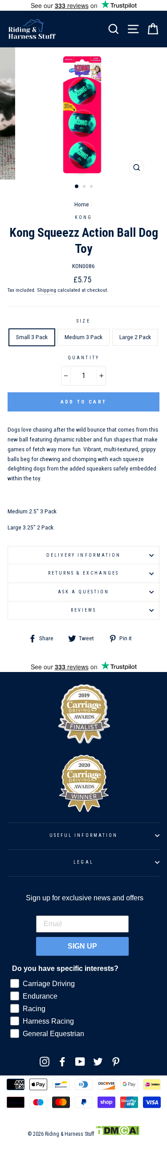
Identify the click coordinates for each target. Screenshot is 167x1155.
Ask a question (84, 591)
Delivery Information (83, 555)
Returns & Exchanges (83, 573)
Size (83, 321)
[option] (84, 113)
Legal (83, 862)
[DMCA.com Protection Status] (117, 1134)
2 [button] (85, 187)
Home (81, 204)
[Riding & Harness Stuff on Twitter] (98, 1062)
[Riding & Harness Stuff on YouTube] (80, 1062)
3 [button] (92, 187)
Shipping (46, 290)
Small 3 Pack (32, 336)
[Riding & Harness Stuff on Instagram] (44, 1062)
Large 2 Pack (135, 336)
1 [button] (77, 187)
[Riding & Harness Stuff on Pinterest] (116, 1062)
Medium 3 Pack (83, 336)
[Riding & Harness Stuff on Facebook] (62, 1062)
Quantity (83, 357)
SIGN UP (82, 946)
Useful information (83, 835)
